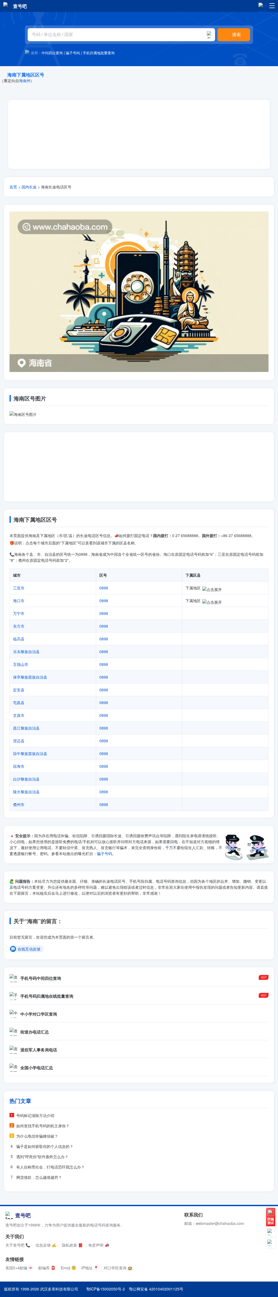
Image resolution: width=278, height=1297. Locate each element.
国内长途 (29, 187)
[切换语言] (262, 6)
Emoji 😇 (68, 1267)
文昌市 (18, 715)
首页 (13, 187)
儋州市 (18, 804)
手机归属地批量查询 (99, 52)
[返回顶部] (270, 1242)
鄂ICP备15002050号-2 (105, 1289)
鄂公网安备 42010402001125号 (156, 1289)
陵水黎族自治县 (26, 791)
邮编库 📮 (46, 1267)
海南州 (24, 80)
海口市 (18, 600)
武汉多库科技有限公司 (59, 1289)
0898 (103, 587)
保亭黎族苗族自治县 (30, 677)
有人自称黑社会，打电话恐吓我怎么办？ (50, 1167)
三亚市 (18, 587)
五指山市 (20, 664)
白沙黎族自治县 (26, 779)
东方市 (18, 626)
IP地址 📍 (89, 1267)
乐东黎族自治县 (26, 651)
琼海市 (18, 766)
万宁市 (18, 613)
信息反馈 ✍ (46, 1245)
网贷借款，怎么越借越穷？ (39, 1177)
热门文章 (20, 1101)
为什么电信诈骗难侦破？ (37, 1136)
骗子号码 (73, 52)
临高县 (18, 638)
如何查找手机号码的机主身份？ (43, 1125)
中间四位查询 (52, 52)
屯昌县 (18, 702)
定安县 (18, 689)
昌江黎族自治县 (26, 728)
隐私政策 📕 (72, 1245)
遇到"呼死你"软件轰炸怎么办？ (42, 1156)
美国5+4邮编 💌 (19, 1267)
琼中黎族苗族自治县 (30, 753)
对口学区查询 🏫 (118, 1267)
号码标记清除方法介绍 (35, 1115)
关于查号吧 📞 (17, 1245)
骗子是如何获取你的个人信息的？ (44, 1146)
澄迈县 (18, 740)
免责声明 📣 (98, 1245)
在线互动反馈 (29, 949)
